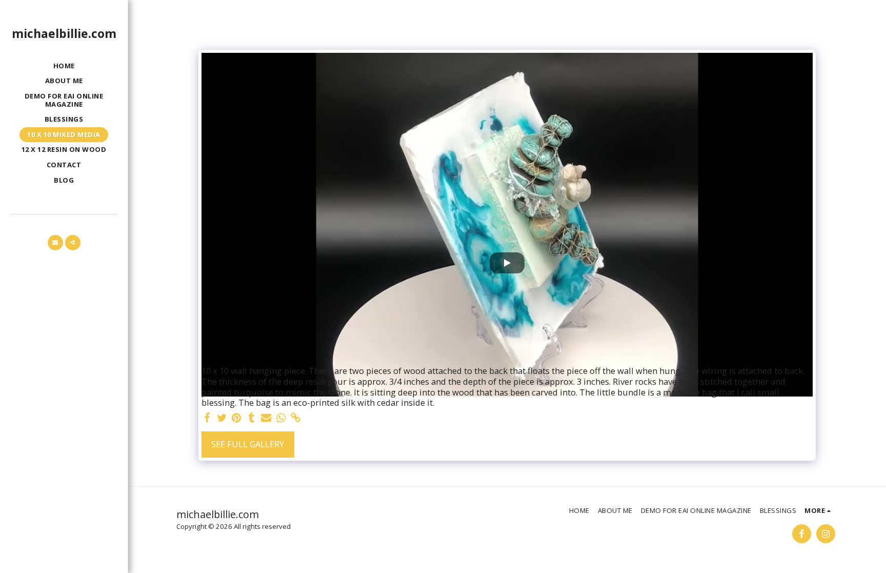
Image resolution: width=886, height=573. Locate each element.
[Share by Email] (266, 418)
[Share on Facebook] (207, 418)
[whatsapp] (281, 418)
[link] (296, 418)
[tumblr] (251, 418)
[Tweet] (221, 418)
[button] (55, 242)
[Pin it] (236, 418)
